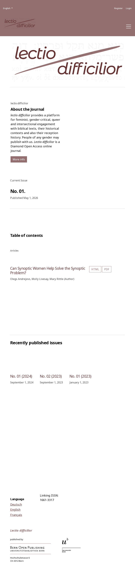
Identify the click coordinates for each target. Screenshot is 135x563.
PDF (106, 269)
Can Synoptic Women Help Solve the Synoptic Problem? (47, 270)
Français (16, 515)
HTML (95, 269)
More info (19, 159)
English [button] (8, 8)
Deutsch (16, 504)
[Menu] (128, 27)
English (15, 510)
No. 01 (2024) (21, 376)
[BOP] (27, 548)
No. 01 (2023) (80, 376)
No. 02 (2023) (51, 376)
